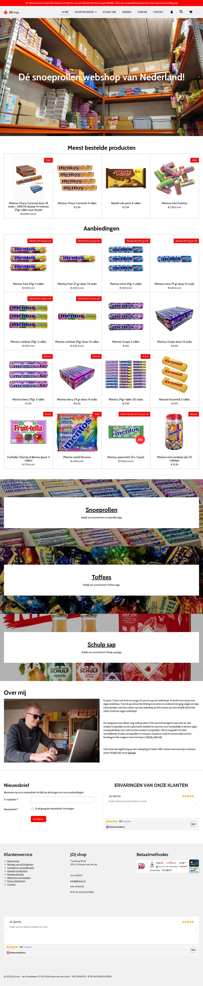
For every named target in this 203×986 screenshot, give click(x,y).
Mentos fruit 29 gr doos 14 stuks (77, 284)
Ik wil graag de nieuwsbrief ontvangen (54, 808)
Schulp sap (102, 644)
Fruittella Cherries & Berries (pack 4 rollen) (28, 459)
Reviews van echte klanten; (20, 864)
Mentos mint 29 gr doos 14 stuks (174, 284)
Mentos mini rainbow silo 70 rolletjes (174, 459)
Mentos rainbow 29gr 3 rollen (28, 342)
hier (120, 517)
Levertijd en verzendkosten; (20, 867)
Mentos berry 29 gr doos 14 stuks (77, 399)
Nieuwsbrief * (11, 809)
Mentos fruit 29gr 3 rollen (28, 284)
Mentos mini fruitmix (174, 203)
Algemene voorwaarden (19, 877)
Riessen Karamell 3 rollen (174, 399)
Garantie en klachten (17, 871)
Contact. (11, 884)
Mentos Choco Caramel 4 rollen (77, 203)
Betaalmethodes (15, 874)
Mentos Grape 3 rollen (126, 342)
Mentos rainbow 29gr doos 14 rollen (77, 342)
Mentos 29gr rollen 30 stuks (126, 399)
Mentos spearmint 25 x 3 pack (125, 457)
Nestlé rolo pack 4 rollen (126, 203)
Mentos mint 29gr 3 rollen (126, 284)
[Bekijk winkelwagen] (190, 12)
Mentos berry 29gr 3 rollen (28, 399)
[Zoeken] (181, 12)
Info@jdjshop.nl (77, 881)
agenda (132, 752)
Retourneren (13, 861)
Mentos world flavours (77, 457)
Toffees (101, 577)
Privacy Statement (16, 881)
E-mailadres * (11, 799)
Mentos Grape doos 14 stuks (174, 342)
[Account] (171, 12)
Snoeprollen (102, 509)
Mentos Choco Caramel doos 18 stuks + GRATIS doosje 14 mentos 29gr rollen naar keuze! (28, 207)
